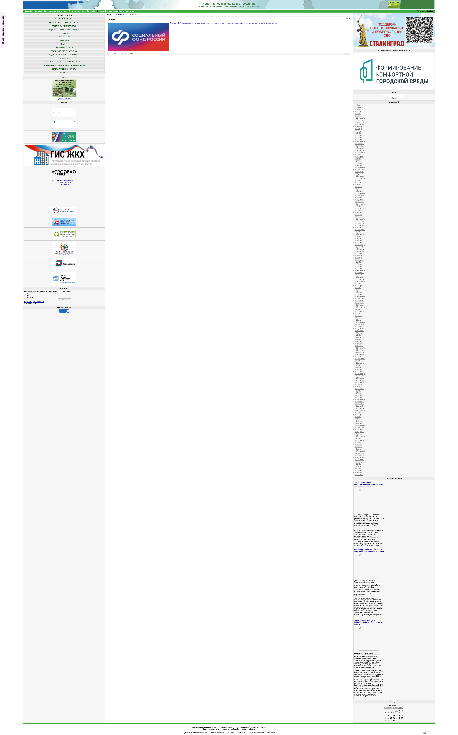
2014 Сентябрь (360, 167)
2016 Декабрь (359, 225)
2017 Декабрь (359, 251)
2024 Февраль (360, 410)
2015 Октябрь (359, 195)
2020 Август (359, 320)
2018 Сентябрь (360, 271)
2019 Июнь (358, 290)
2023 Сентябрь (360, 399)
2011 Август (359, 105)
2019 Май (358, 288)
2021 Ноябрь (359, 352)
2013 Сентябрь (360, 142)
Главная (109, 15)
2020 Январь (359, 305)
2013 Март (358, 129)
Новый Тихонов (64, 99)
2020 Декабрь (359, 329)
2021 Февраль (360, 333)
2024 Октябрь (359, 427)
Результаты (28, 302)
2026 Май (358, 468)
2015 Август (359, 191)
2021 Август (359, 346)
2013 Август (359, 139)
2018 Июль (358, 266)
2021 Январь (359, 331)
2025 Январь (359, 434)
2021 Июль (358, 344)
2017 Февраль (360, 230)
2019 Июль (358, 292)
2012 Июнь (358, 116)
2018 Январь (359, 253)
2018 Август (359, 268)
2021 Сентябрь (360, 348)
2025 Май (358, 442)
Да (28, 293)
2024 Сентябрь (360, 425)
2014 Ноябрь (359, 172)
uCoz (245, 733)
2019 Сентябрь (360, 296)
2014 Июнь (358, 161)
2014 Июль (358, 163)
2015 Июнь (358, 187)
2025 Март (358, 438)
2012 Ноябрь (359, 122)
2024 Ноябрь (359, 430)
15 (391, 715)
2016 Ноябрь (359, 223)
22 (391, 718)
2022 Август (359, 372)
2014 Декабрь (359, 174)
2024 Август (359, 423)
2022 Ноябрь (359, 378)
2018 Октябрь (359, 273)
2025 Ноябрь (359, 455)
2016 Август (359, 217)
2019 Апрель (359, 286)
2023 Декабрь (359, 406)
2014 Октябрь (359, 169)
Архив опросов (38, 302)
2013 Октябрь (359, 144)
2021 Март (358, 335)
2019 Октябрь (359, 298)
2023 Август (359, 397)
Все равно (30, 297)
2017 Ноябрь (359, 249)
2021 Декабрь (359, 354)
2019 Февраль (360, 281)
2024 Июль (358, 421)
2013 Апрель (359, 131)
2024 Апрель (359, 414)
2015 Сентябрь (360, 193)
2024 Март (358, 412)
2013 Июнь (358, 135)
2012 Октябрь (359, 120)
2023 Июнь (358, 393)
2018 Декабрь (359, 277)
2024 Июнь (358, 419)
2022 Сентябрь (360, 374)
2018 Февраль (360, 255)
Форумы (101, 11)
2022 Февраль (360, 359)
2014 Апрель (359, 157)
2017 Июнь (358, 238)
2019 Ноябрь (359, 301)
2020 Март (358, 309)
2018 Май (358, 262)
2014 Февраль (360, 152)
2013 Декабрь (359, 148)
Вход (45, 11)
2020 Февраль (360, 307)
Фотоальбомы (92, 11)
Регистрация (38, 11)
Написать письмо (111, 11)
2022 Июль (358, 369)
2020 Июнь (358, 316)
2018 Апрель (359, 260)
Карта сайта (27, 11)
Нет (28, 295)
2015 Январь (359, 176)
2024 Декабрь (359, 432)
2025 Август (359, 449)
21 (388, 718)
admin (123, 53)
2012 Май (358, 114)
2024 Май (358, 417)
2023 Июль (358, 395)
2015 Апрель (359, 182)
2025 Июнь (358, 445)
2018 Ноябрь (359, 275)
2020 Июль (358, 318)
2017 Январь (359, 228)
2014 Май (358, 159)
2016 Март (358, 206)
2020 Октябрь (359, 324)
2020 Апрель (359, 311)
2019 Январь (359, 279)
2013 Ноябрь (359, 146)
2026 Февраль (360, 462)
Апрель (122, 15)
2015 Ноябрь (359, 197)
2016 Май (358, 210)
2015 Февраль (360, 178)
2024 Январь (359, 408)
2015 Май (358, 185)
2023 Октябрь (359, 402)
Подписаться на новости (128, 11)
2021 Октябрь (359, 350)
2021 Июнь (358, 341)
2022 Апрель (359, 363)
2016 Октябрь (359, 221)
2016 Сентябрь (360, 219)
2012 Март (358, 109)
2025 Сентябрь (360, 451)
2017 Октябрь (359, 247)
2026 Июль (358, 473)
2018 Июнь (358, 264)
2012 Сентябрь (360, 118)
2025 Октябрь (359, 453)
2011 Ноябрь (359, 107)
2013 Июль (358, 137)
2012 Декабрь (359, 124)
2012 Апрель (359, 111)
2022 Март (358, 361)
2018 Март (358, 258)
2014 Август (359, 165)
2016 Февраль (360, 204)
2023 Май (358, 391)
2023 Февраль (360, 384)
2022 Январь (359, 356)
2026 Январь (359, 460)
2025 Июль (358, 447)
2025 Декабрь (359, 457)
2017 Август (359, 243)
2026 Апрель (359, 466)
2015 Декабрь (359, 200)
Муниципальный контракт (58, 11)
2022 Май (358, 365)
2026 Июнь (358, 470)
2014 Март (358, 154)
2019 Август (359, 294)
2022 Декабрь (359, 380)
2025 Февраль (360, 436)
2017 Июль (358, 240)
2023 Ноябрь (359, 404)
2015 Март (358, 180)
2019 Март (358, 283)
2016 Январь (359, 202)
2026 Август (359, 475)
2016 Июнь (358, 212)
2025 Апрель (359, 440)
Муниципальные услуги (77, 11)
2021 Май (358, 339)
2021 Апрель (359, 337)
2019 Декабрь (359, 303)
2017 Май (358, 236)
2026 (115, 15)
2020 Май (358, 313)
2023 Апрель (359, 389)
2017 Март (358, 232)
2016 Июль (358, 215)
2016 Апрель (359, 208)
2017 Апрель (359, 234)
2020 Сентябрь (360, 322)
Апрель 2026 (393, 705)
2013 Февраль (360, 127)
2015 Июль (358, 189)
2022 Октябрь (359, 376)
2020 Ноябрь (359, 326)
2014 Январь (359, 150)
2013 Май (358, 133)
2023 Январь (359, 382)
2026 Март (358, 464)
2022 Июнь (358, 367)
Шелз (273, 733)
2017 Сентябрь (360, 245)
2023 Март (358, 387)
